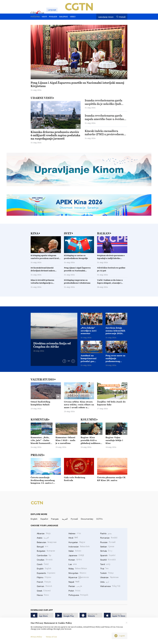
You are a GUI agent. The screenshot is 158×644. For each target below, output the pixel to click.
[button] (64, 361)
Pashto (106, 533)
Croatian (45, 559)
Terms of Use (51, 637)
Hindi (73, 537)
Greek (44, 590)
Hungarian (77, 542)
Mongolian (77, 573)
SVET (67, 233)
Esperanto (46, 573)
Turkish (107, 573)
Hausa (43, 595)
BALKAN (103, 233)
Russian (107, 542)
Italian (75, 551)
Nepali (74, 582)
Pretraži (122, 17)
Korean (75, 559)
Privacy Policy (36, 637)
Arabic (43, 537)
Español (44, 519)
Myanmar (79, 577)
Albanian (44, 533)
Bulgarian (46, 551)
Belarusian (46, 542)
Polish (74, 590)
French (44, 582)
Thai (104, 568)
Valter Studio (42, 379)
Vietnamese (110, 586)
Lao (73, 564)
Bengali (42, 546)
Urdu (104, 582)
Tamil (105, 564)
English (34, 519)
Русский (74, 519)
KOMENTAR (39, 419)
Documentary (87, 519)
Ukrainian (109, 577)
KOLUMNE (88, 419)
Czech (43, 564)
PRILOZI (37, 455)
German (44, 586)
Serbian (107, 546)
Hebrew (75, 533)
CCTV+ (99, 519)
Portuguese (78, 595)
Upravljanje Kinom (106, 17)
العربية (65, 519)
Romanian (108, 537)
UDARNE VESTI (42, 98)
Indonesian (79, 546)
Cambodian (44, 555)
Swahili (108, 559)
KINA (34, 233)
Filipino (44, 577)
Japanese (76, 555)
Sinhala (106, 551)
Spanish (107, 555)
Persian (75, 586)
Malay (78, 568)
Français (55, 519)
